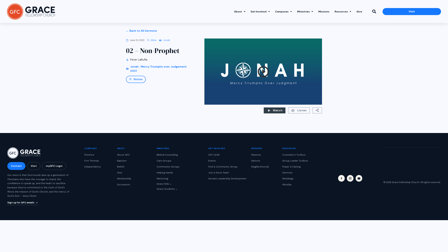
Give (359, 11)
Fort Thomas (91, 160)
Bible (153, 40)
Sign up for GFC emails (20, 202)
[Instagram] (350, 178)
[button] (374, 11)
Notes (136, 79)
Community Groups (168, 166)
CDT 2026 (214, 154)
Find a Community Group (222, 166)
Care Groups (164, 160)
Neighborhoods (260, 166)
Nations (255, 160)
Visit (34, 165)
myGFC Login (54, 165)
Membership (124, 178)
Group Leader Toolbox (295, 160)
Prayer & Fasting (291, 166)
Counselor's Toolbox (294, 154)
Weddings (287, 178)
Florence (89, 154)
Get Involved (259, 11)
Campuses (282, 11)
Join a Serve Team (218, 172)
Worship (287, 184)
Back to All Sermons (143, 31)
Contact (16, 165)
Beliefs (120, 166)
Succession (123, 184)
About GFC (123, 154)
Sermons (287, 172)
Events (212, 160)
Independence (92, 166)
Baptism (122, 160)
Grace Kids (163, 183)
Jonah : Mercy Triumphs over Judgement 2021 (158, 69)
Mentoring (162, 178)
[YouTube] (359, 178)
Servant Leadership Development (227, 178)
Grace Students (166, 188)
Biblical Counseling (167, 154)
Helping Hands (165, 172)
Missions (323, 11)
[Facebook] (341, 178)
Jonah (166, 40)
